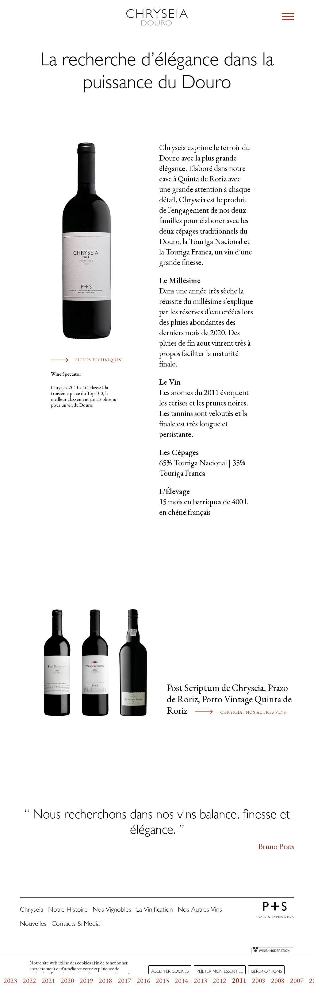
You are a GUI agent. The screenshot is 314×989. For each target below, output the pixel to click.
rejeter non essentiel (220, 972)
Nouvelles (33, 924)
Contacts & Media (76, 924)
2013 (200, 980)
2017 (124, 980)
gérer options (266, 972)
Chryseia (231, 712)
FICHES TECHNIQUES (98, 360)
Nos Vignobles (112, 910)
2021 (48, 980)
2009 (259, 980)
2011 (239, 980)
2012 (219, 980)
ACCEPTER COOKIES (170, 972)
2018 (105, 980)
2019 (86, 980)
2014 (181, 980)
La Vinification (154, 910)
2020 (67, 980)
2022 (29, 980)
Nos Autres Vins (266, 712)
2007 (297, 980)
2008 (278, 980)
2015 (162, 980)
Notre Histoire (68, 910)
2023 (10, 980)
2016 (143, 980)
